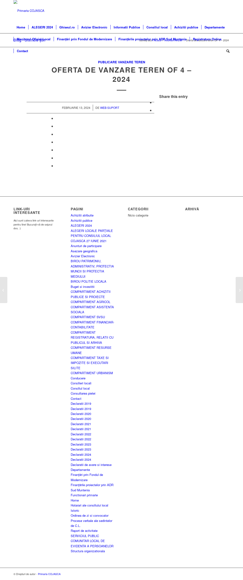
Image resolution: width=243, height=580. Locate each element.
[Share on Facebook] (155, 102)
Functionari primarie (84, 495)
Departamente (80, 469)
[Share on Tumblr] (57, 141)
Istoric (75, 510)
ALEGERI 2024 (81, 225)
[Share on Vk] (57, 149)
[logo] (29, 10)
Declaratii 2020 (81, 413)
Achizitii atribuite (82, 215)
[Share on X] (155, 110)
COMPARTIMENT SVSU (88, 317)
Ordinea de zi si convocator (89, 515)
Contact (76, 398)
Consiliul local (80, 388)
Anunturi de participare (86, 246)
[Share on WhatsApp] (57, 118)
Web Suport (109, 108)
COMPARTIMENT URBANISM (92, 373)
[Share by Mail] (57, 165)
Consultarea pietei (83, 393)
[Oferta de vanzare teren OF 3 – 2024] (3, 290)
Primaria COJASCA (49, 574)
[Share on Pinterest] (57, 126)
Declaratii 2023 (81, 444)
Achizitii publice (81, 220)
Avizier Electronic (83, 256)
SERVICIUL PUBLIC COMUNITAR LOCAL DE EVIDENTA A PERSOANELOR (92, 541)
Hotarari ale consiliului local (89, 505)
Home (75, 500)
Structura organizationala (88, 551)
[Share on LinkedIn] (57, 134)
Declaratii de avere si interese (91, 464)
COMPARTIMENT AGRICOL (90, 301)
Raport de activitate (84, 530)
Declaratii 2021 (81, 424)
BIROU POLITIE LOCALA (88, 281)
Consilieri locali (81, 383)
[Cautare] (226, 51)
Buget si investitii (82, 286)
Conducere (78, 378)
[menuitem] (21, 27)
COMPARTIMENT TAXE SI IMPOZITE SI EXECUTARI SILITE (90, 362)
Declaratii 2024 (81, 454)
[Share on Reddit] (57, 157)
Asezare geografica (84, 251)
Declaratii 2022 (81, 434)
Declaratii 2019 (81, 403)
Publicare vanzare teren (121, 62)
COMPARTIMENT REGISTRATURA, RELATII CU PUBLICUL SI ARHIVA (92, 337)
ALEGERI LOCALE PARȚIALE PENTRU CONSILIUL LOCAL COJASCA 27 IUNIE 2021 (92, 235)
